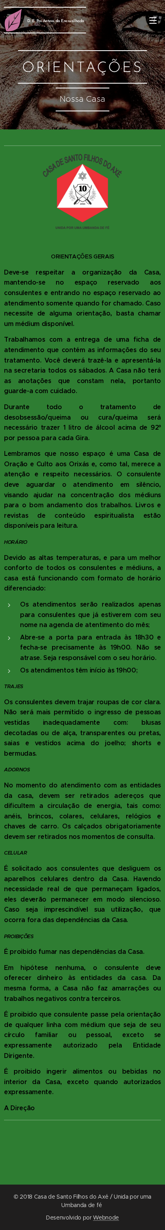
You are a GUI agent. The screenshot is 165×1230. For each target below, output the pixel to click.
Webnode (106, 1217)
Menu (153, 20)
